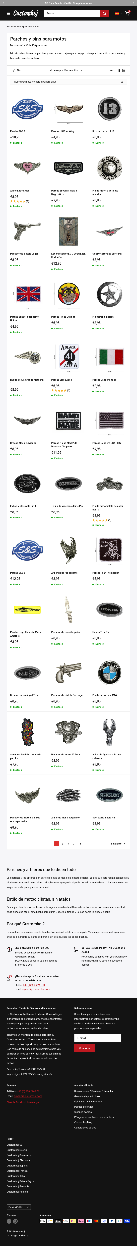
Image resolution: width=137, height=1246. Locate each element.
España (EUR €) (16, 1207)
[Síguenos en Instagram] (15, 1221)
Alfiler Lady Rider (19, 190)
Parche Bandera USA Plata (106, 443)
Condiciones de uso (85, 1127)
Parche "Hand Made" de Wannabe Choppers (64, 445)
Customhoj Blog (83, 1122)
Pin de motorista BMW (104, 695)
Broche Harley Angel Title (24, 695)
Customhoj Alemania (18, 1160)
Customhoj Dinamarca (19, 1155)
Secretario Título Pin (103, 817)
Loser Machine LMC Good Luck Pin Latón (68, 255)
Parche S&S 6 (17, 572)
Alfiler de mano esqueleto (65, 817)
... (74, 843)
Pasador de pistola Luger (24, 253)
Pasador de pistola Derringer (67, 695)
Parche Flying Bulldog (63, 316)
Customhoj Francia (17, 1170)
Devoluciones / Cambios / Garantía (93, 1091)
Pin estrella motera (103, 316)
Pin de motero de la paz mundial (105, 192)
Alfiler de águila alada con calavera (106, 756)
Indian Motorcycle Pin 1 (23, 506)
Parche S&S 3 (17, 131)
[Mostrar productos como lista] (123, 70)
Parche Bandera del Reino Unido (24, 318)
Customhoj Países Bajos (20, 1181)
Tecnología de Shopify (17, 1235)
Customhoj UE (14, 1144)
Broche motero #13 (103, 131)
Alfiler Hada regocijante (64, 572)
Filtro (19, 70)
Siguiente (116, 843)
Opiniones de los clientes (88, 1101)
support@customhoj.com (36, 989)
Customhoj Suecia (17, 1150)
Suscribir (84, 1048)
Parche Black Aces (61, 379)
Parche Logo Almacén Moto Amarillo (25, 634)
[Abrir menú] (8, 13)
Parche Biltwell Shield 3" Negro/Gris (64, 192)
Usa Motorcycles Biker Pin (107, 253)
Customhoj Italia (16, 1176)
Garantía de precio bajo (87, 1096)
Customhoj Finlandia (18, 1186)
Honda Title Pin (100, 632)
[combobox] (72, 13)
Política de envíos (84, 1106)
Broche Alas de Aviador (23, 443)
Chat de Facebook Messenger (23, 1102)
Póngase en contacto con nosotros (94, 1117)
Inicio (9, 26)
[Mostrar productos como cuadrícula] (118, 70)
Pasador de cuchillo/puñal (65, 632)
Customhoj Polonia (17, 1191)
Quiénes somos (83, 1112)
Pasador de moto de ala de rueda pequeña (25, 819)
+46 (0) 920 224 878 (34, 985)
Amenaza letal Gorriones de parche (25, 756)
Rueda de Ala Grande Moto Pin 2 (27, 381)
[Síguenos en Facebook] (9, 1221)
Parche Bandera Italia (104, 379)
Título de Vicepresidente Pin (67, 506)
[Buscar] (104, 13)
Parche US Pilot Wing (63, 131)
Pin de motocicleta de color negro (107, 508)
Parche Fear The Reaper (105, 572)
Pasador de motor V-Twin (65, 754)
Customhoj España (17, 1165)
